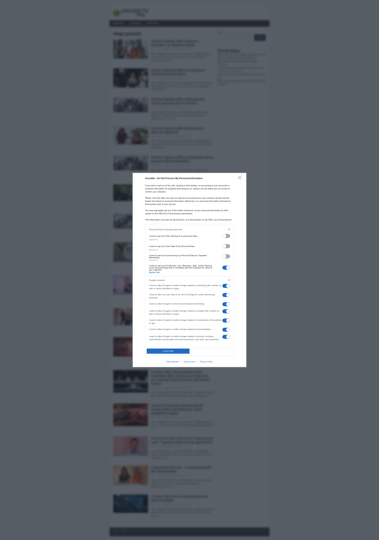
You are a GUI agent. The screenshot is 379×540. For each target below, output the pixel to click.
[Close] (241, 178)
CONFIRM (168, 351)
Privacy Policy (206, 361)
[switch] (226, 236)
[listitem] (189, 229)
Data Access (189, 361)
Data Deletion (172, 361)
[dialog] (189, 270)
